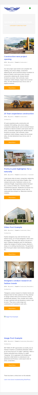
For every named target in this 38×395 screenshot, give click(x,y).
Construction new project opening (15, 58)
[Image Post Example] (19, 325)
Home (6, 25)
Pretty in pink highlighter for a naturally (17, 170)
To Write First (7, 65)
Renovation (30, 286)
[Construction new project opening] (19, 45)
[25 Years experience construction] (19, 103)
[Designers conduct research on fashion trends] (19, 269)
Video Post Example (13, 227)
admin (11, 62)
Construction (23, 62)
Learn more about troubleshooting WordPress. (17, 379)
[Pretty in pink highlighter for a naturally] (19, 158)
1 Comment (30, 174)
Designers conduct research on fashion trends (18, 282)
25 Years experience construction (19, 113)
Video (28, 230)
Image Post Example (13, 338)
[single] (31, 40)
